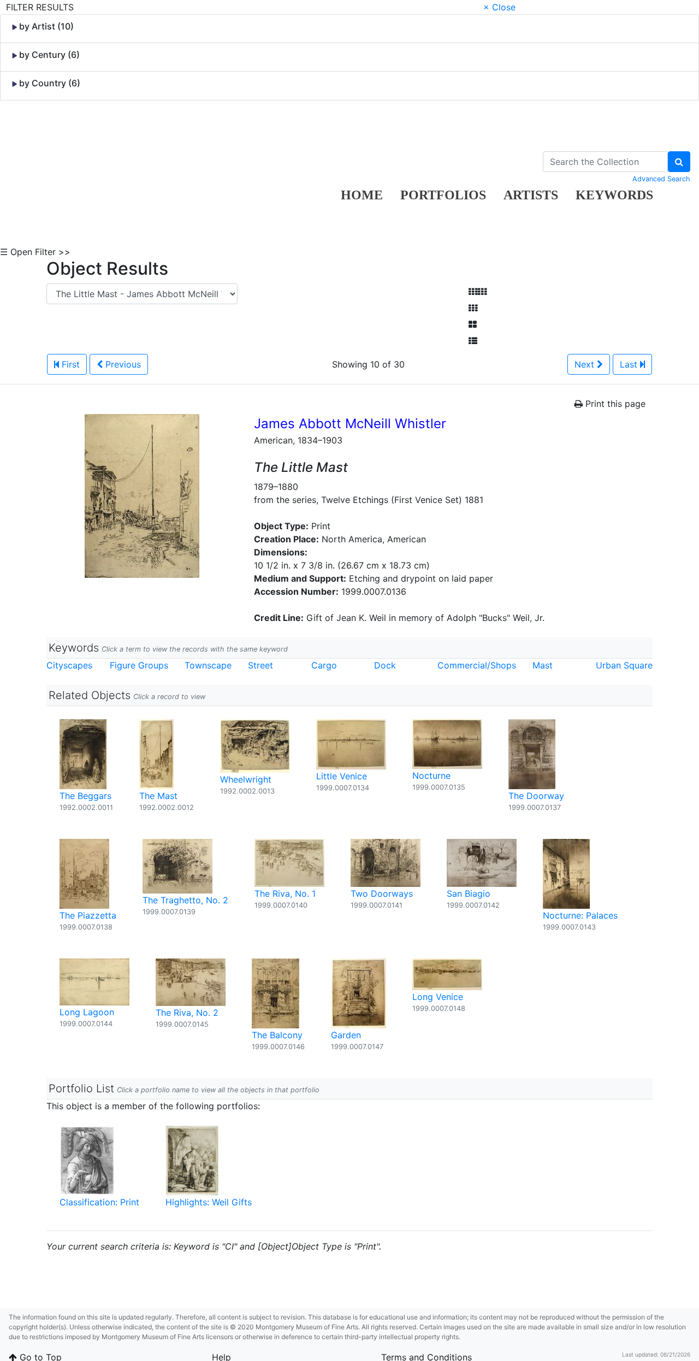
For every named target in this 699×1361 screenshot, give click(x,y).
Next (585, 364)
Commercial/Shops (476, 665)
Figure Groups (139, 665)
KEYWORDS (614, 195)
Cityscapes (69, 665)
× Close (499, 7)
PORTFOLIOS (443, 195)
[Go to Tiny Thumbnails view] (477, 291)
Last (630, 364)
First (69, 364)
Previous (122, 364)
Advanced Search (661, 179)
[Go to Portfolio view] (472, 324)
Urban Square (624, 665)
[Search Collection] (679, 161)
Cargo (324, 665)
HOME (362, 195)
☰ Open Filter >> (35, 251)
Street (260, 665)
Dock (385, 665)
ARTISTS (530, 195)
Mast (542, 665)
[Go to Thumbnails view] (472, 308)
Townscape (208, 665)
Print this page (614, 403)
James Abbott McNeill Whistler (350, 423)
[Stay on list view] (472, 341)
